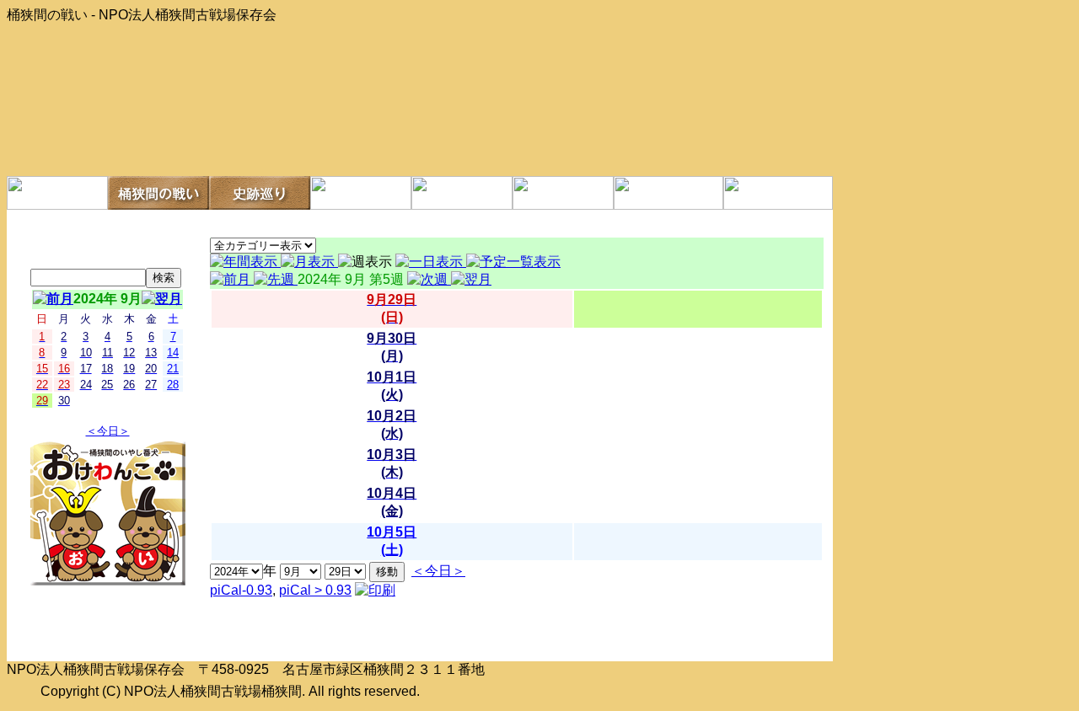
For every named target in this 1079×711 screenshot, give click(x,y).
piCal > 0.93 (315, 590)
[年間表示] (245, 261)
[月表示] (309, 261)
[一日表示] (430, 261)
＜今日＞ (108, 431)
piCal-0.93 (241, 590)
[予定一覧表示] (513, 261)
